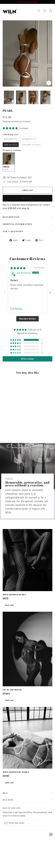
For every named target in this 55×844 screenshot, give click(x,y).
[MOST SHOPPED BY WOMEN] (27, 737)
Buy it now (27, 198)
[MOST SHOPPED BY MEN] (27, 560)
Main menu (8, 800)
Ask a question (13, 231)
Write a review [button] (27, 358)
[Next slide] (50, 292)
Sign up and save (12, 808)
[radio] (11, 139)
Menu (5, 793)
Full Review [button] (16, 308)
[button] (10, 128)
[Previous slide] (5, 292)
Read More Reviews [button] (27, 318)
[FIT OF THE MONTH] (27, 649)
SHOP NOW (9, 605)
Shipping (6, 121)
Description (11, 217)
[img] (17, 268)
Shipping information (17, 224)
